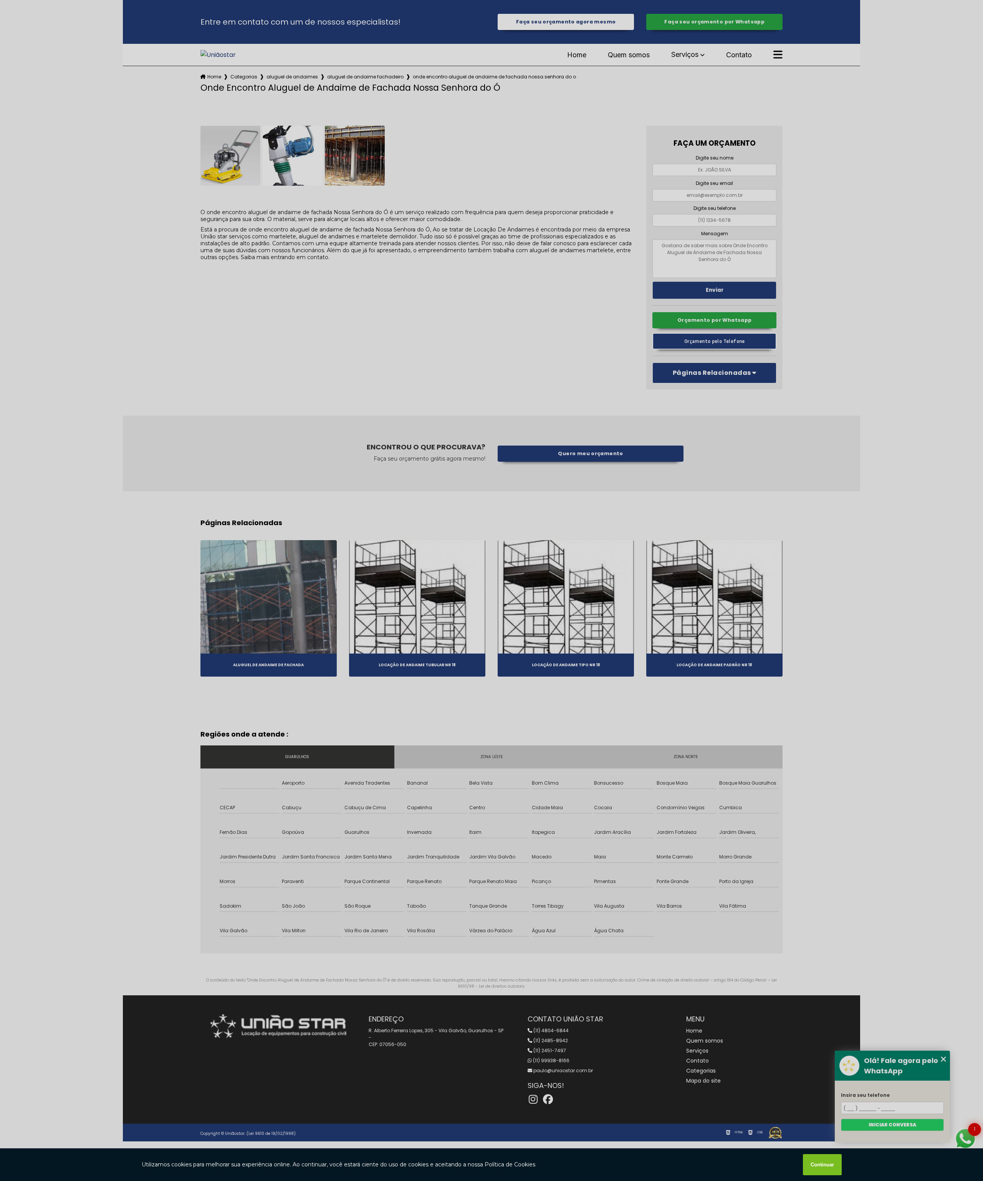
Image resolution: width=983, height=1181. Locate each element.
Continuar (822, 1165)
